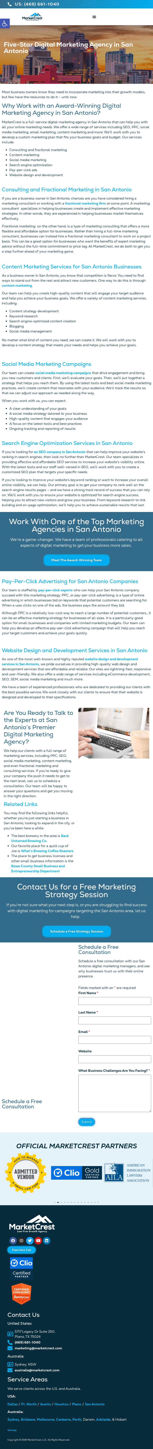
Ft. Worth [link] (29, 1404)
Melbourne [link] (45, 1419)
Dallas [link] (12, 1404)
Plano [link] (76, 1404)
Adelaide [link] (103, 1419)
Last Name (88, 1012)
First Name (88, 993)
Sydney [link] (13, 1419)
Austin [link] (45, 1404)
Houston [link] (61, 1404)
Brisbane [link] (28, 1419)
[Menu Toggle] (94, 17)
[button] (4, 1177)
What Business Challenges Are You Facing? (114, 1070)
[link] (5, 23)
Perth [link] (76, 1419)
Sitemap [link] (12, 1430)
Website (85, 1051)
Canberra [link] (63, 1419)
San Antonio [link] (95, 1404)
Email (84, 1032)
